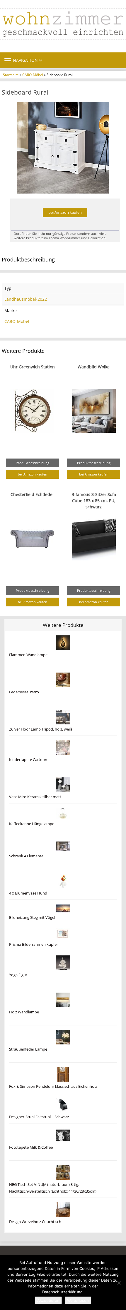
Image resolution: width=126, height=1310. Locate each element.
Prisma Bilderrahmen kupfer (33, 944)
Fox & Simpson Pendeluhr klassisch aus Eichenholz (53, 1086)
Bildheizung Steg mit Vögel (32, 917)
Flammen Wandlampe (28, 654)
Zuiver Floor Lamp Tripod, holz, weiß (40, 729)
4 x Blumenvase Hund (28, 893)
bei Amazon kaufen (65, 212)
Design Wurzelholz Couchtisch (35, 1221)
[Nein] (119, 1283)
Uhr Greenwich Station (32, 367)
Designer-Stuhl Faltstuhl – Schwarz (39, 1116)
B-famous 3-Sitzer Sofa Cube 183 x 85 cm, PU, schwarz (93, 500)
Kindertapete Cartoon (28, 759)
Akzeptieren (48, 1300)
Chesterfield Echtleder (32, 494)
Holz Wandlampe (24, 1012)
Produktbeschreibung (32, 463)
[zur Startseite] (63, 24)
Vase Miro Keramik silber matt (35, 796)
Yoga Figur (18, 974)
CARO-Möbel (32, 74)
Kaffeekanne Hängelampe (31, 823)
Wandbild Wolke (94, 367)
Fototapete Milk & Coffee (31, 1147)
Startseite (11, 74)
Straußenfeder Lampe (28, 1049)
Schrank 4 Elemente (26, 856)
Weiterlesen (78, 1300)
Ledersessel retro (24, 692)
